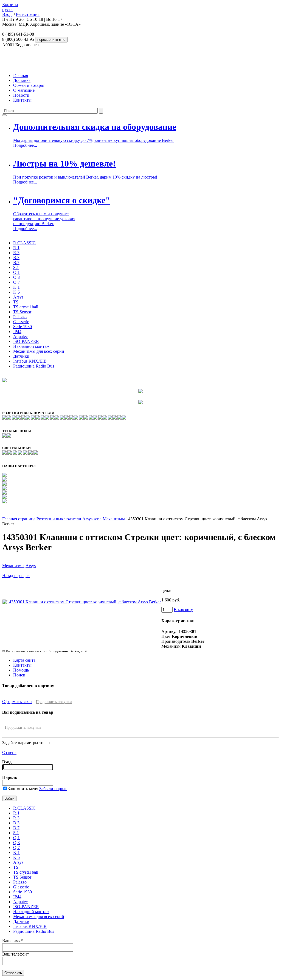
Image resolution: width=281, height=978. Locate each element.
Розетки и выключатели (58, 519)
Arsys (18, 297)
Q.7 (16, 282)
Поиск (19, 675)
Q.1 (16, 272)
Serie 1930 (22, 326)
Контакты (22, 100)
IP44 (17, 331)
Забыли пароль (53, 788)
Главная (20, 75)
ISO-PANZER (26, 341)
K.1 (16, 287)
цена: (166, 590)
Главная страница (18, 519)
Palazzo (20, 316)
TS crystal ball (25, 307)
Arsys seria (92, 519)
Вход (7, 14)
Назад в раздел (16, 575)
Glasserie (21, 321)
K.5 (16, 292)
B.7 (16, 262)
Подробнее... (25, 145)
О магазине (24, 90)
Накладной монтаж (31, 346)
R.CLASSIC (24, 242)
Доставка (21, 80)
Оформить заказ (17, 701)
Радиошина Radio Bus (33, 366)
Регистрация (28, 14)
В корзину (183, 609)
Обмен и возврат (29, 85)
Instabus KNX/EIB (30, 361)
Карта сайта (24, 660)
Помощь (21, 670)
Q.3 (16, 277)
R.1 (16, 247)
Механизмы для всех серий (38, 351)
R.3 (16, 252)
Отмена (9, 752)
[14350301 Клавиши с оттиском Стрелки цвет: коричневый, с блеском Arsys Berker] (81, 602)
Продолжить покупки (54, 702)
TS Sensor (22, 311)
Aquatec (20, 336)
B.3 (16, 257)
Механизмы (114, 519)
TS (15, 302)
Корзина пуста (10, 7)
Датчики (21, 356)
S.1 (16, 267)
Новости (21, 95)
